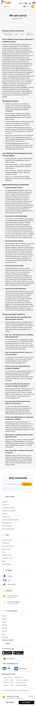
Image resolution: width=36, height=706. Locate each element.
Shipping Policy (7, 523)
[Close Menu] (2, 4)
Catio (4, 634)
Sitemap (4, 514)
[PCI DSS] (6, 668)
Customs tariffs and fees (10, 520)
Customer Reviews (8, 546)
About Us (5, 502)
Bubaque (5, 637)
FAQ (3, 552)
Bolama (4, 628)
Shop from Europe (21, 685)
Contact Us (5, 505)
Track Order (6, 517)
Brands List (5, 543)
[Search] (32, 6)
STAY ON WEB (9, 702)
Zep (16, 34)
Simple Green (7, 34)
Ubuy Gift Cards (7, 558)
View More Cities (7, 640)
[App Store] (7, 653)
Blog (3, 561)
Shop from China (21, 682)
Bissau (4, 616)
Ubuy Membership (8, 529)
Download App (7, 540)
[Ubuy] (8, 3)
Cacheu (4, 631)
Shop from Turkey (8, 685)
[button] (21, 3)
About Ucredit (6, 555)
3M (22, 34)
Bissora (4, 625)
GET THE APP (26, 702)
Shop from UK (19, 677)
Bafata (4, 619)
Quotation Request (8, 508)
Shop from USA (7, 677)
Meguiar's (29, 34)
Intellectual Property (8, 511)
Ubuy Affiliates (6, 564)
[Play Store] (18, 653)
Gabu (4, 622)
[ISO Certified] (19, 668)
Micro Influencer (7, 526)
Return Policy (6, 549)
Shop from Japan (8, 680)
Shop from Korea (8, 682)
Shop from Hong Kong (22, 680)
